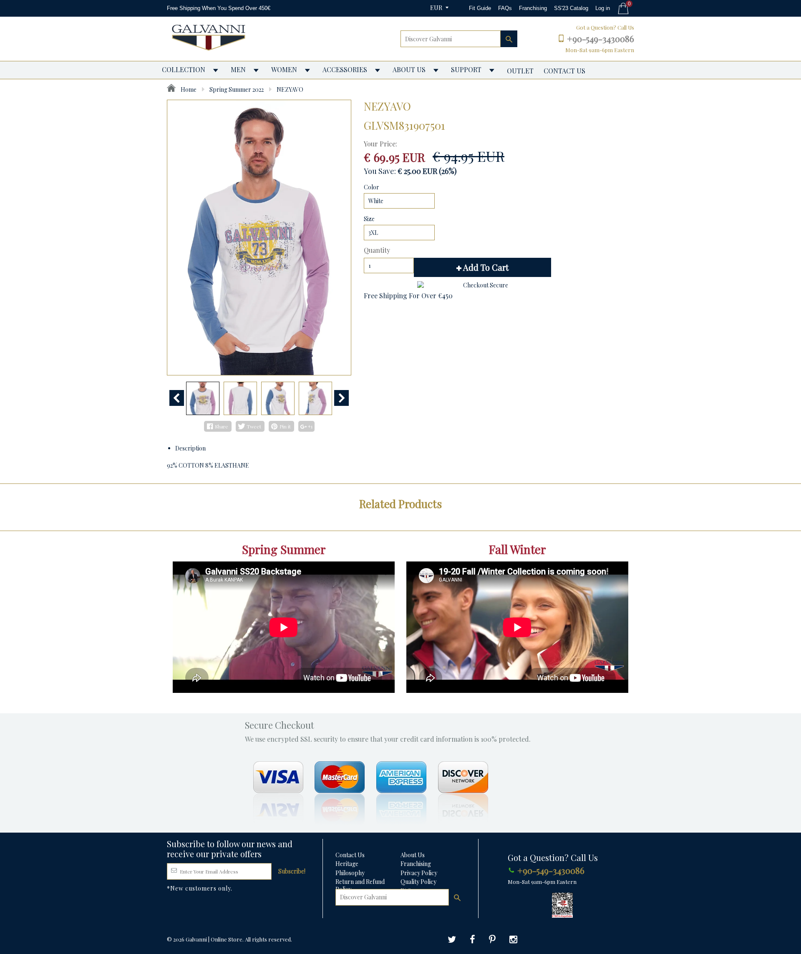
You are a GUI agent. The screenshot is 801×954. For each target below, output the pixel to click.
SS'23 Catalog (571, 8)
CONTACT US (564, 70)
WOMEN (284, 69)
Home (187, 89)
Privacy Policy (418, 873)
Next (341, 398)
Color (371, 187)
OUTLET (520, 70)
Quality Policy (418, 882)
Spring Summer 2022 (236, 89)
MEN (238, 69)
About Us (412, 855)
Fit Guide (480, 8)
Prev (176, 398)
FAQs (505, 8)
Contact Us (350, 855)
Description (190, 448)
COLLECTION (183, 69)
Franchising (533, 8)
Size (369, 219)
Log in (602, 8)
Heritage (346, 864)
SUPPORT (466, 69)
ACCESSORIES (344, 69)
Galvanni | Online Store (214, 939)
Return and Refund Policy (360, 885)
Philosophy (350, 873)
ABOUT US (409, 69)
